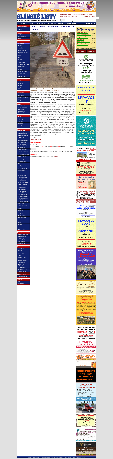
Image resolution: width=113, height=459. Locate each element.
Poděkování (20, 85)
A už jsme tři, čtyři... (22, 266)
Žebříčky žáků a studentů (23, 140)
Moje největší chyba (22, 193)
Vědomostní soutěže (22, 107)
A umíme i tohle (21, 262)
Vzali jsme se (21, 264)
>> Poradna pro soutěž (23, 135)
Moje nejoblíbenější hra (23, 173)
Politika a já (20, 210)
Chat (19, 281)
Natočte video (21, 213)
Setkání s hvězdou (22, 159)
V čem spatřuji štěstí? (22, 177)
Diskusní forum (21, 283)
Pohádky (20, 224)
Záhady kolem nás (22, 161)
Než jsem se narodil (22, 194)
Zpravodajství (21, 43)
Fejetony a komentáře (22, 252)
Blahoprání (20, 83)
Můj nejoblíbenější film (23, 172)
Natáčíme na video (22, 257)
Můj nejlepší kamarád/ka (23, 154)
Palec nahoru (21, 248)
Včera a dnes (21, 74)
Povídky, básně (21, 253)
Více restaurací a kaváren (83, 32)
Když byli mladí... (21, 66)
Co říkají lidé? (21, 54)
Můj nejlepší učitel (22, 267)
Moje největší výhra (22, 187)
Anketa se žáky (21, 229)
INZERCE (60, 23)
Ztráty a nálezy (21, 119)
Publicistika (20, 45)
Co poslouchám (21, 170)
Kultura (19, 55)
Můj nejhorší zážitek (22, 186)
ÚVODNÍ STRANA (22, 23)
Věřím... (19, 163)
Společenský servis (22, 35)
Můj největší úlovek (22, 144)
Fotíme (19, 255)
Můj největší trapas (22, 191)
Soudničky (20, 59)
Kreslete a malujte (22, 215)
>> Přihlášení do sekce (23, 234)
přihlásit (56, 156)
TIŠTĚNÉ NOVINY (51, 23)
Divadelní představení (23, 97)
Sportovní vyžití (80, 39)
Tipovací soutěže (21, 106)
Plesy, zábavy (21, 95)
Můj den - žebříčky (22, 239)
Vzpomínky (20, 81)
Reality (19, 126)
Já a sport (20, 208)
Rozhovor (20, 227)
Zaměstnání (20, 121)
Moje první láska (21, 206)
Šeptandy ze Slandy (22, 71)
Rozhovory (20, 48)
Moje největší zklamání (23, 198)
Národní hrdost (21, 203)
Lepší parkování (80, 41)
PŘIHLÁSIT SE (91, 23)
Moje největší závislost (23, 179)
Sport (19, 57)
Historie (19, 61)
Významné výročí (21, 76)
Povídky (19, 222)
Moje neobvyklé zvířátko (23, 151)
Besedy (19, 100)
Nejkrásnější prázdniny (23, 200)
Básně (19, 226)
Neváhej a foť (21, 212)
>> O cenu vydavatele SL (23, 132)
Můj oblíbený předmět (22, 168)
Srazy (19, 88)
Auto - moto (20, 118)
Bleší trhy (20, 125)
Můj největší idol (21, 158)
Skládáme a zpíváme (22, 260)
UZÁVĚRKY (68, 23)
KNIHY (74, 23)
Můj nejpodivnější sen (23, 196)
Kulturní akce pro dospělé (83, 34)
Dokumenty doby (21, 62)
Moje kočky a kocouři (22, 149)
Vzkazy (19, 87)
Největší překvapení (22, 184)
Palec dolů (20, 250)
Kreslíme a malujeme (22, 259)
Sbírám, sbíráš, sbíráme (23, 146)
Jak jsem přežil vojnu (22, 269)
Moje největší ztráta (22, 189)
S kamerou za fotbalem (23, 276)
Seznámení (20, 123)
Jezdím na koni (21, 152)
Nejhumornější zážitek (23, 182)
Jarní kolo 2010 (21, 243)
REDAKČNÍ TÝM (41, 23)
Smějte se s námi (21, 111)
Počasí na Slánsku (22, 36)
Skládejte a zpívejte (22, 217)
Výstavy (19, 99)
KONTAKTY (32, 23)
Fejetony (20, 220)
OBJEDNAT (20, 29)
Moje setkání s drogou (23, 166)
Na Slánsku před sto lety (23, 64)
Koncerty (20, 93)
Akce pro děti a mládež (82, 37)
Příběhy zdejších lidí (22, 50)
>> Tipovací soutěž (22, 142)
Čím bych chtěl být (22, 165)
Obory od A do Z (21, 28)
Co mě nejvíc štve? (22, 175)
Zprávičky (20, 47)
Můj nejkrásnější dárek (23, 201)
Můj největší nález (22, 180)
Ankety (19, 38)
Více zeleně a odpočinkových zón (84, 44)
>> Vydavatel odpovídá (23, 139)
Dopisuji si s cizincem (22, 156)
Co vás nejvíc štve (22, 271)
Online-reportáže (21, 73)
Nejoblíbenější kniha (22, 205)
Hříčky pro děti (21, 113)
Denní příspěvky (21, 241)
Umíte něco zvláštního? (23, 219)
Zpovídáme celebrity (22, 68)
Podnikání (20, 69)
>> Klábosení (21, 137)
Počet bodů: (33, 145)
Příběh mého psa (21, 147)
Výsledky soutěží (21, 109)
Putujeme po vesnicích (23, 52)
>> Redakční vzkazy (22, 133)
